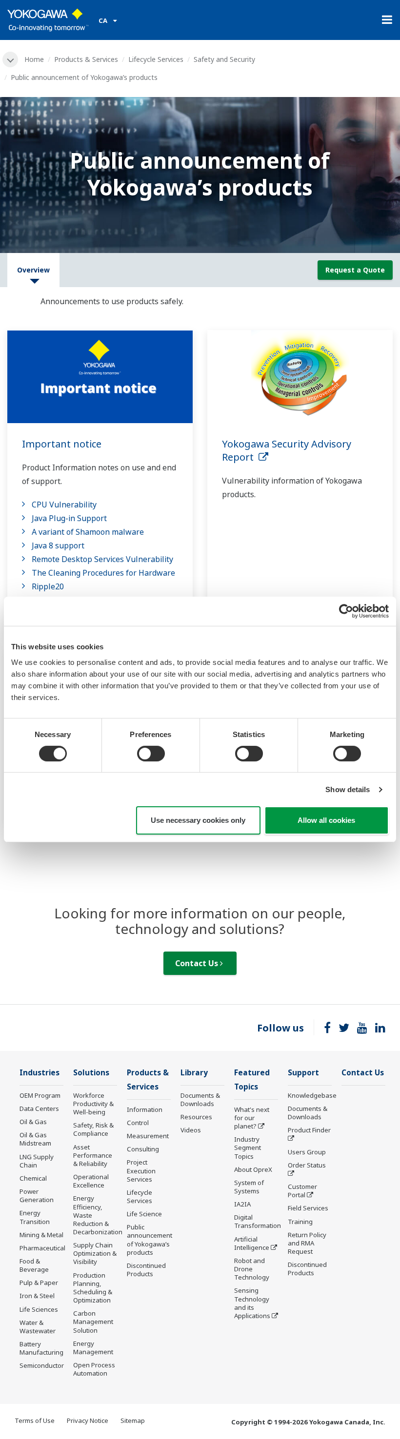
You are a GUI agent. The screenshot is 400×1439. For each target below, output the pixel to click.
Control (138, 1122)
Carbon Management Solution (93, 1321)
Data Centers (39, 1108)
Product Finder (309, 1130)
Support (303, 1073)
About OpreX (253, 1169)
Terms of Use (35, 1420)
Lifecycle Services (155, 59)
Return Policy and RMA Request (307, 1243)
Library (194, 1073)
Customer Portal (302, 1190)
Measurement (148, 1135)
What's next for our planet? (251, 1117)
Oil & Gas (33, 1121)
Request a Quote (355, 269)
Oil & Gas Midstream (35, 1138)
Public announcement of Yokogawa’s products (149, 1239)
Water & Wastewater (38, 1326)
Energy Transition (35, 1216)
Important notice (61, 443)
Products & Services (86, 59)
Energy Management (93, 1347)
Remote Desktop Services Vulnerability (102, 559)
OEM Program (40, 1095)
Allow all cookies (326, 820)
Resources (196, 1116)
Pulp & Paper (39, 1282)
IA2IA (242, 1204)
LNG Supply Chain (37, 1160)
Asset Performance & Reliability (92, 1155)
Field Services (308, 1208)
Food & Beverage (34, 1265)
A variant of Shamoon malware (88, 531)
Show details (347, 789)
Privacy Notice (87, 1420)
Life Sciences (39, 1309)
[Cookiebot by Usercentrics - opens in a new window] (346, 611)
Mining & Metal (41, 1234)
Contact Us (197, 963)
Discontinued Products (146, 1269)
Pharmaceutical (42, 1248)
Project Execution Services (141, 1170)
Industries (40, 1073)
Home (34, 59)
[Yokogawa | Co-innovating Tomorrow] (48, 20)
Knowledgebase (312, 1095)
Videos (190, 1130)
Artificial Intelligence (251, 1243)
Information (144, 1109)
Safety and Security (224, 59)
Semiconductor (42, 1365)
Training (300, 1221)
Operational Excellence (91, 1180)
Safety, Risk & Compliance (93, 1129)
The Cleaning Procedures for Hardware (103, 572)
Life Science (144, 1213)
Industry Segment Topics (247, 1147)
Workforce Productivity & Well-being (93, 1103)
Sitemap (132, 1420)
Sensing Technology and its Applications (252, 1303)
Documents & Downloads (200, 1099)
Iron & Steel (37, 1295)
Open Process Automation (94, 1369)
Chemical (33, 1178)
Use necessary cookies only (198, 820)
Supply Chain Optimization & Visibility (95, 1253)
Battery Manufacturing (41, 1348)
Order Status (307, 1165)
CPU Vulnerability (64, 504)
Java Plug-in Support (69, 518)
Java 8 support (58, 545)
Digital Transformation (257, 1221)
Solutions (91, 1073)
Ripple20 (48, 586)
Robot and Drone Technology (251, 1269)
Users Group (307, 1151)
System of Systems (249, 1186)
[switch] (151, 753)
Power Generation (37, 1195)
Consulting (143, 1149)
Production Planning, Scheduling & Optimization (92, 1287)
